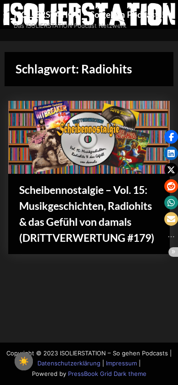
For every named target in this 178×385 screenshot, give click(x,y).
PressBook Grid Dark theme (107, 373)
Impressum (121, 363)
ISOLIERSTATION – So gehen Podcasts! (89, 14)
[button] (171, 137)
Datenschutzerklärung (68, 363)
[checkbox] (24, 361)
